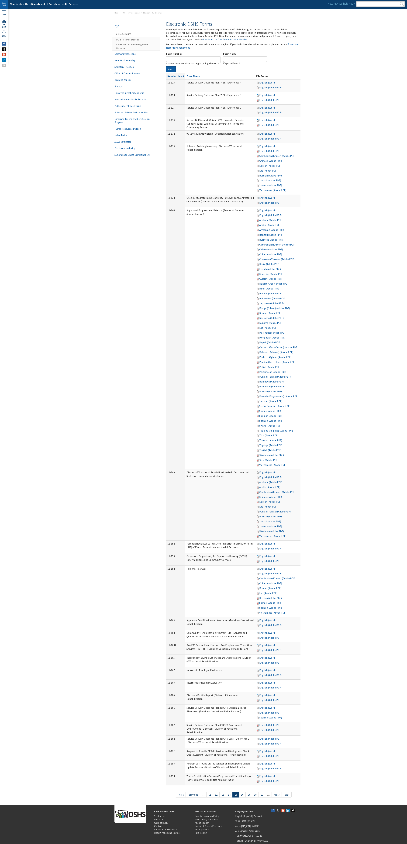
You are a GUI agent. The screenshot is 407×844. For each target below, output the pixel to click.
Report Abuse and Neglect (167, 832)
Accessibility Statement (206, 819)
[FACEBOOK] (4, 44)
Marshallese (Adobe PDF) (272, 332)
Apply (171, 69)
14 (229, 794)
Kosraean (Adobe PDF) (271, 317)
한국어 (251, 821)
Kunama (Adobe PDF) (270, 322)
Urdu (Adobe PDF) (268, 460)
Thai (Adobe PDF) (268, 435)
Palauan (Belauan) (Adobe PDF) (276, 352)
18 (255, 794)
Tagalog (239, 840)
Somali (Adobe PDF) (270, 180)
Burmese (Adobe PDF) (271, 239)
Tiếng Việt (240, 835)
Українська (254, 830)
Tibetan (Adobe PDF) (270, 440)
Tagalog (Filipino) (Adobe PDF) (276, 430)
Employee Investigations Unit (129, 92)
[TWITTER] (4, 49)
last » (287, 794)
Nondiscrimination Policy (207, 816)
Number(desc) (175, 76)
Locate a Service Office (165, 829)
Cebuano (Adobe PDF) (271, 249)
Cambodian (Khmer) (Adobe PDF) (277, 155)
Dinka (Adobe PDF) (269, 264)
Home (116, 13)
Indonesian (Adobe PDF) (272, 298)
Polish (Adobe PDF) (269, 367)
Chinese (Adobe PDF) (270, 160)
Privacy (118, 86)
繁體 (244, 821)
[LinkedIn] (288, 810)
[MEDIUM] (4, 65)
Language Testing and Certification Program (132, 120)
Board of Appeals (122, 79)
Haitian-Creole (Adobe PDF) (274, 283)
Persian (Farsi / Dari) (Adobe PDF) (277, 362)
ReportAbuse (4, 36)
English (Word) (267, 82)
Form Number (174, 53)
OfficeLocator (4, 27)
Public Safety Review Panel (127, 105)
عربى (238, 825)
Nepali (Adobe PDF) (269, 342)
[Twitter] (278, 810)
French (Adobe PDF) (270, 269)
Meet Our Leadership (124, 60)
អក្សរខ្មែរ (246, 825)
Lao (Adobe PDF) (268, 170)
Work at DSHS (161, 822)
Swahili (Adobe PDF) (270, 425)
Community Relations (125, 53)
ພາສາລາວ (250, 840)
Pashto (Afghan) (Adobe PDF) (275, 357)
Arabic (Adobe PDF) (269, 224)
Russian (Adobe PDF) (270, 175)
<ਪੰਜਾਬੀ (255, 825)
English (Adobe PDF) (270, 87)
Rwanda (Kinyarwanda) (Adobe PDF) (278, 396)
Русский (257, 816)
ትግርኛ (259, 840)
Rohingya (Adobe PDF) (271, 381)
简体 (237, 821)
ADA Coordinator (122, 141)
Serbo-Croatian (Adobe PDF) (274, 406)
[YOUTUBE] (4, 54)
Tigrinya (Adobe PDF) (270, 445)
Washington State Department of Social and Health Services (44, 4)
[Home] (4, 4)
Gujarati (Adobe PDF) (270, 278)
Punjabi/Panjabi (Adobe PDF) (275, 376)
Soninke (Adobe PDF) (270, 415)
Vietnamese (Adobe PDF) (272, 190)
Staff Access (160, 816)
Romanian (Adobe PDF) (272, 386)
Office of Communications (127, 73)
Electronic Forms (122, 33)
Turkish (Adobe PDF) (270, 450)
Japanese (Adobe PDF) (271, 303)
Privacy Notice (202, 829)
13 (222, 794)
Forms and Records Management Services (132, 46)
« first (180, 794)
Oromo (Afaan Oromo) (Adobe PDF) (278, 347)
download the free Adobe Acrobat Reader (224, 39)
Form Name (230, 53)
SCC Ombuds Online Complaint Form (132, 154)
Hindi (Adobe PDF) (269, 288)
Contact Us (160, 826)
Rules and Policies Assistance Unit (131, 112)
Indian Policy (120, 135)
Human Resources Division (127, 128)
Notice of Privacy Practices (208, 826)
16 (242, 794)
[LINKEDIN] (4, 60)
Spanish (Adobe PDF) (270, 185)
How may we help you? (341, 3)
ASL (266, 840)
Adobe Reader (202, 822)
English (239, 816)
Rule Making (201, 832)
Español (248, 816)
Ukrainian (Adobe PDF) (271, 455)
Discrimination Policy (124, 148)
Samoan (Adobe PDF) (270, 401)
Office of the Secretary (131, 13)
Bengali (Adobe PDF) (270, 234)
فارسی (258, 835)
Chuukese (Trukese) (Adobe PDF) (276, 259)
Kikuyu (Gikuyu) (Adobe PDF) (274, 308)
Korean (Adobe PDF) (270, 165)
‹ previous (193, 794)
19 (262, 794)
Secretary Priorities (124, 66)
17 (249, 794)
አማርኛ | (250, 835)
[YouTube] (283, 810)
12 (216, 794)
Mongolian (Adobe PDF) (272, 337)
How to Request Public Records (130, 99)
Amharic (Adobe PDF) (270, 220)
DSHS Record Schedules (127, 39)
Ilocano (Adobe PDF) (270, 293)
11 (209, 794)
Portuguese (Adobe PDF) (272, 371)
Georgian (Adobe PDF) (271, 274)
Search (402, 4)
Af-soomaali (241, 830)
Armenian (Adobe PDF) (271, 229)
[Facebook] (273, 810)
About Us (158, 819)
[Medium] (292, 810)
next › (277, 794)
